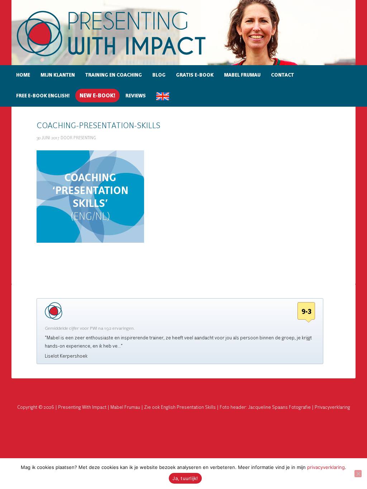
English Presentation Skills (188, 407)
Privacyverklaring (332, 407)
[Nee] (358, 473)
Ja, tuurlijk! (185, 478)
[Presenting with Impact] (123, 57)
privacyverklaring (326, 467)
